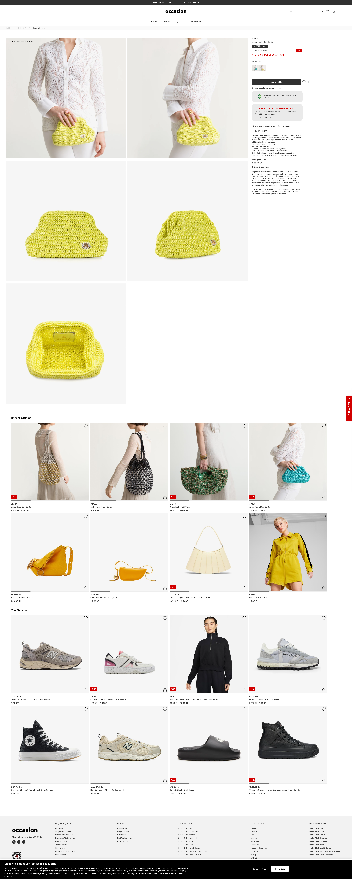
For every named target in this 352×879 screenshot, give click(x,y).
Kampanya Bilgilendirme (65, 838)
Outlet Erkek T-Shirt (317, 831)
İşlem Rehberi (60, 855)
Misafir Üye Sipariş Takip (65, 851)
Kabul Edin (280, 869)
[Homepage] (176, 11)
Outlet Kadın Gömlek (186, 835)
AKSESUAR (21, 28)
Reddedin (170, 871)
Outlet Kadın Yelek (185, 845)
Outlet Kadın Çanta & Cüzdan (189, 855)
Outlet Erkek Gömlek (317, 835)
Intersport (255, 855)
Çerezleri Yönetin (260, 869)
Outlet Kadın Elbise (185, 841)
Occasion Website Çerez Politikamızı (161, 873)
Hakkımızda (122, 828)
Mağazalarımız (123, 831)
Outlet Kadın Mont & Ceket (189, 848)
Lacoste (254, 831)
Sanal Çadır (121, 835)
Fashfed (254, 828)
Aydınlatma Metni (62, 845)
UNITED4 (254, 858)
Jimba (255, 38)
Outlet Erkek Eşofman (318, 841)
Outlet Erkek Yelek (316, 845)
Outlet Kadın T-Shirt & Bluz (188, 831)
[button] (277, 112)
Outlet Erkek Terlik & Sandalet (321, 855)
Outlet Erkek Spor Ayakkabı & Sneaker (324, 851)
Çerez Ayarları (122, 841)
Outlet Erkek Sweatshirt (318, 838)
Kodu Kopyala (265, 117)
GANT (253, 835)
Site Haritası (60, 848)
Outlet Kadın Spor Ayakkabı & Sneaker (193, 851)
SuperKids (255, 845)
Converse (255, 851)
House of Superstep (259, 848)
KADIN (8, 28)
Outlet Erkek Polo (316, 828)
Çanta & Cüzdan (39, 28)
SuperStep (255, 841)
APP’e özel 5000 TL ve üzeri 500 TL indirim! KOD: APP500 (176, 2)
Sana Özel (349, 406)
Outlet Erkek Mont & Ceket (320, 848)
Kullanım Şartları (61, 841)
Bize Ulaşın (59, 828)
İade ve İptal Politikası (64, 835)
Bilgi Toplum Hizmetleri (126, 838)
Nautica (254, 838)
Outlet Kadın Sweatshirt (187, 838)
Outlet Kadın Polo (185, 828)
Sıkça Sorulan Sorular (63, 831)
